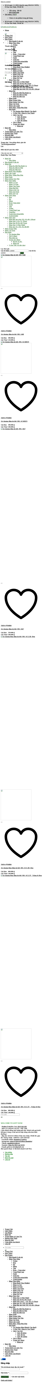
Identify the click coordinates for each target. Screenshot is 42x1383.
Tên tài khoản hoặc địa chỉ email (12, 1367)
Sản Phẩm (8, 39)
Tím (14, 52)
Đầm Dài (12, 91)
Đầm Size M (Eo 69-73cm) (22, 83)
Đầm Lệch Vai (18, 74)
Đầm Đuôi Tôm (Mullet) (21, 67)
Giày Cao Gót (18, 115)
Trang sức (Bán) (18, 124)
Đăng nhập (5, 1377)
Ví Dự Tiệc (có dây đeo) (17, 245)
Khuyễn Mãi (9, 135)
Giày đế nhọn (21, 117)
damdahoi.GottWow (20, 1139)
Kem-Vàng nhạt (14, 203)
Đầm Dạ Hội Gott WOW (16, 1145)
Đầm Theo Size (14, 80)
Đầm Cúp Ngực (18, 72)
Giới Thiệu (8, 37)
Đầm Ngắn (13, 98)
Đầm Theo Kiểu (14, 65)
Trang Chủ (9, 36)
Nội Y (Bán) (17, 122)
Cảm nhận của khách (12, 137)
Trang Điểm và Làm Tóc (14, 132)
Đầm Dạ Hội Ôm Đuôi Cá (22, 93)
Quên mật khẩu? (6, 1380)
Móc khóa (12, 130)
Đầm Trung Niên (15, 100)
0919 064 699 (22, 1126)
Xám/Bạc (12, 212)
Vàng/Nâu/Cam (18, 56)
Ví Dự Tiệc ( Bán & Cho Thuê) (24, 113)
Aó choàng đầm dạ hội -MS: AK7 (12, 629)
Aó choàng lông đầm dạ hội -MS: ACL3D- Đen (17, 868)
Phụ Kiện (12, 109)
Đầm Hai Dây (13, 188)
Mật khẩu (5, 1373)
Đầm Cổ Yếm (17, 71)
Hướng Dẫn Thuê (11, 133)
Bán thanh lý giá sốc (16, 41)
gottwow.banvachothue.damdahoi (21, 1141)
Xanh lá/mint (17, 63)
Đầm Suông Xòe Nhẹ (16, 102)
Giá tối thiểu (5, 251)
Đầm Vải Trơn (14, 104)
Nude (15, 58)
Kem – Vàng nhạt (19, 54)
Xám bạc (16, 59)
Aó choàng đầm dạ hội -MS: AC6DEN (14, 421)
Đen (14, 47)
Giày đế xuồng (22, 120)
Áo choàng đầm (14, 234)
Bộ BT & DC (17, 241)
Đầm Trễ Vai (17, 78)
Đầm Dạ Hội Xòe (19, 96)
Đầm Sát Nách (18, 76)
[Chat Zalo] (3, 1359)
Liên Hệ (7, 139)
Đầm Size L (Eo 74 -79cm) (18, 221)
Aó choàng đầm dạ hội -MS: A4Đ (12, 334)
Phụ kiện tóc (13, 238)
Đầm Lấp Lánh (14, 106)
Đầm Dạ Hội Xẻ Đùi (20, 95)
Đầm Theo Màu (14, 43)
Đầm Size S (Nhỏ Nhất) (21, 82)
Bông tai (20, 126)
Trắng (15, 45)
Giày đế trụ (21, 119)
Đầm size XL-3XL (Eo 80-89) (23, 87)
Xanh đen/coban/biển (20, 61)
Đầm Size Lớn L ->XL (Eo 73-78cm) (25, 85)
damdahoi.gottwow (13, 1143)
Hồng (15, 50)
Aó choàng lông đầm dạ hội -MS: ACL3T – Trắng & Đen (20, 1107)
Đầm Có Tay (17, 69)
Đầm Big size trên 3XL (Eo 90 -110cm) (26, 89)
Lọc (22, 253)
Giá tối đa (32, 251)
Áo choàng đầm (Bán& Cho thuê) (24, 111)
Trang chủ (4, 142)
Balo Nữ (8, 128)
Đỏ (14, 48)
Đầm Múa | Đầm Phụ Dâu (18, 107)
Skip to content (5, 2)
